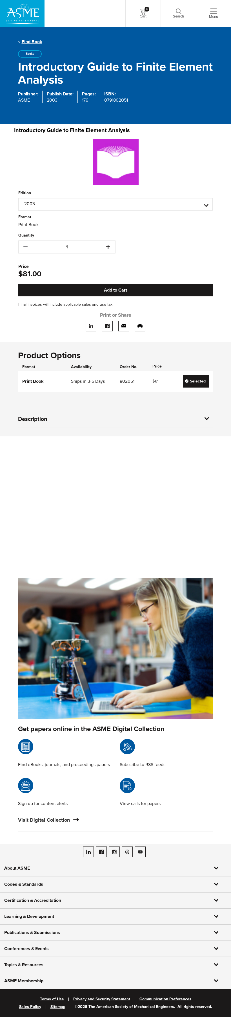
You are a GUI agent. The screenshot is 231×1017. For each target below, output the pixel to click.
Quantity (26, 235)
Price (23, 266)
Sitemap (57, 1007)
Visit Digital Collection (44, 820)
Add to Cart (115, 290)
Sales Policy (30, 1007)
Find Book (32, 42)
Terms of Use (52, 999)
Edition (24, 193)
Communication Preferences (165, 999)
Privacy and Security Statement (101, 999)
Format (24, 217)
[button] (115, 204)
